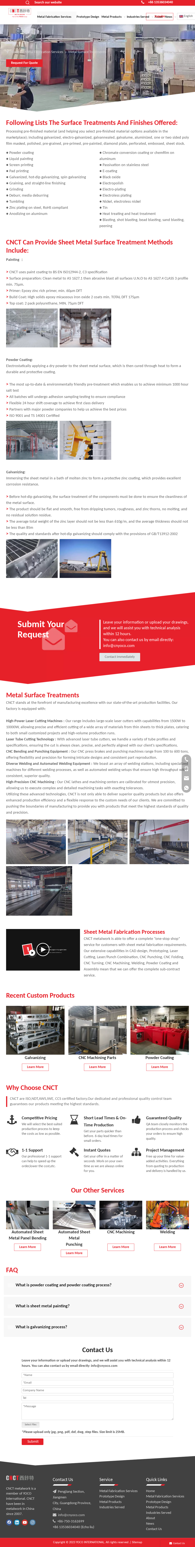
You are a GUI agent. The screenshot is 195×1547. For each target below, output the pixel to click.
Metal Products (110, 1502)
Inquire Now (160, 17)
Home (150, 1491)
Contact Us (154, 1529)
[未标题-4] (167, 1215)
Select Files (30, 1424)
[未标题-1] (27, 1215)
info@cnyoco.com (71, 1515)
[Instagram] (33, 1522)
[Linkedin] (17, 1522)
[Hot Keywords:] (28, 3)
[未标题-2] (74, 1215)
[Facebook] (9, 1522)
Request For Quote (24, 63)
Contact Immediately (120, 657)
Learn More (35, 1067)
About (150, 1518)
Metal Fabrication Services (118, 1491)
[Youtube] (25, 1522)
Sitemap (137, 1542)
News (150, 1524)
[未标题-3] (120, 1215)
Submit (33, 1442)
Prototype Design (112, 1496)
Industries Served (112, 1507)
